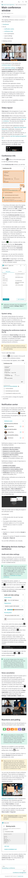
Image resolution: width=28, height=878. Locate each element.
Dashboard (6, 24)
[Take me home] (4, 2)
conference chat (8, 31)
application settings (10, 68)
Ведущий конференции (8, 798)
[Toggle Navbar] (26, 2)
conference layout (6, 65)
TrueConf (5, 13)
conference (6, 121)
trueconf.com (20, 876)
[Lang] (19, 2)
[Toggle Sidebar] (2, 2)
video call (23, 119)
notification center (9, 29)
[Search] (22, 2)
